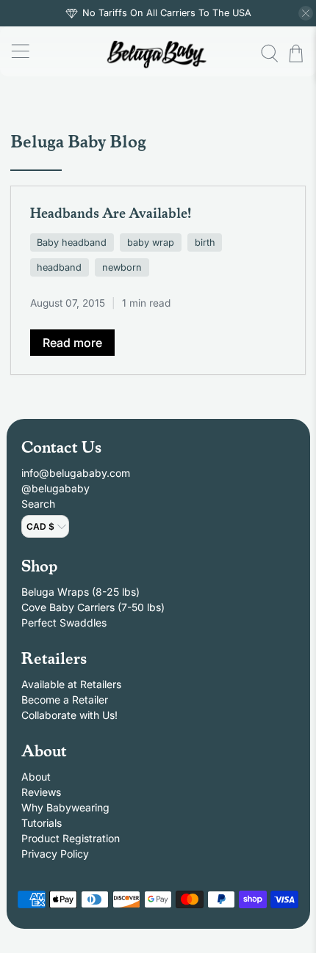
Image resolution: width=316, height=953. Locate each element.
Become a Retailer (64, 699)
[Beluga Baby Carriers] (158, 53)
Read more (72, 342)
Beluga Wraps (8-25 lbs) (80, 591)
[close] (305, 13)
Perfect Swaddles (64, 622)
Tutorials (41, 823)
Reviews (41, 792)
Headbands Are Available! (110, 212)
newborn (122, 267)
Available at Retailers (71, 684)
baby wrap (150, 242)
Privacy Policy (55, 853)
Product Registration (70, 838)
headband (59, 267)
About (36, 776)
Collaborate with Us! (69, 715)
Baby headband (72, 242)
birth (205, 242)
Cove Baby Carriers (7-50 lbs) (93, 607)
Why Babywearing (65, 807)
